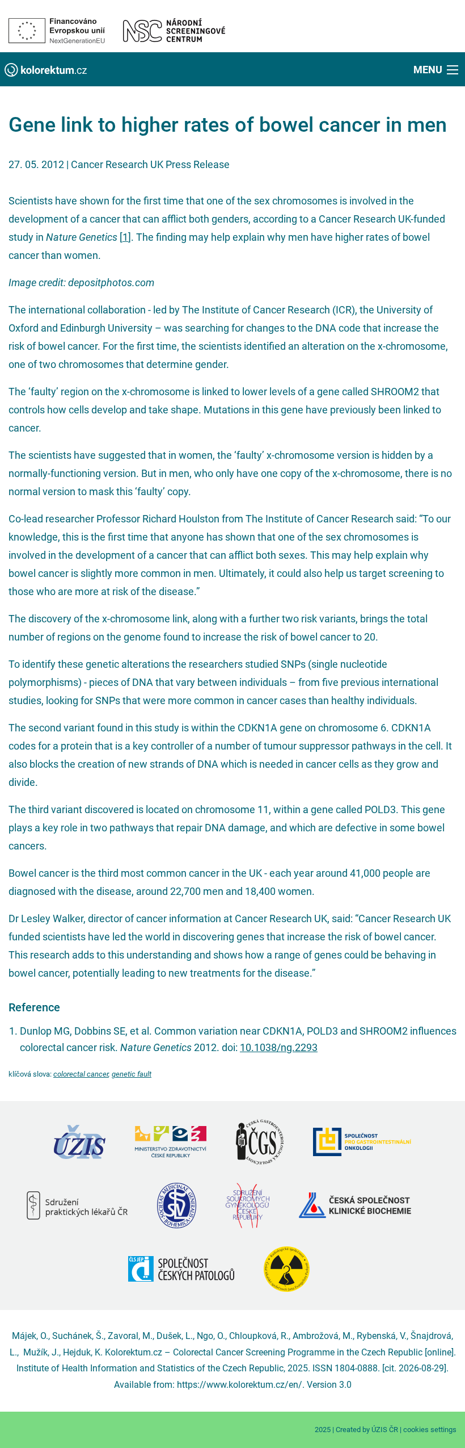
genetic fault (131, 1074)
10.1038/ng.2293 (279, 1047)
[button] (436, 69)
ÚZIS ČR (384, 1429)
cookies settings (429, 1429)
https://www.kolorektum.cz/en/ (239, 1384)
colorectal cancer (80, 1074)
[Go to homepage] (46, 69)
